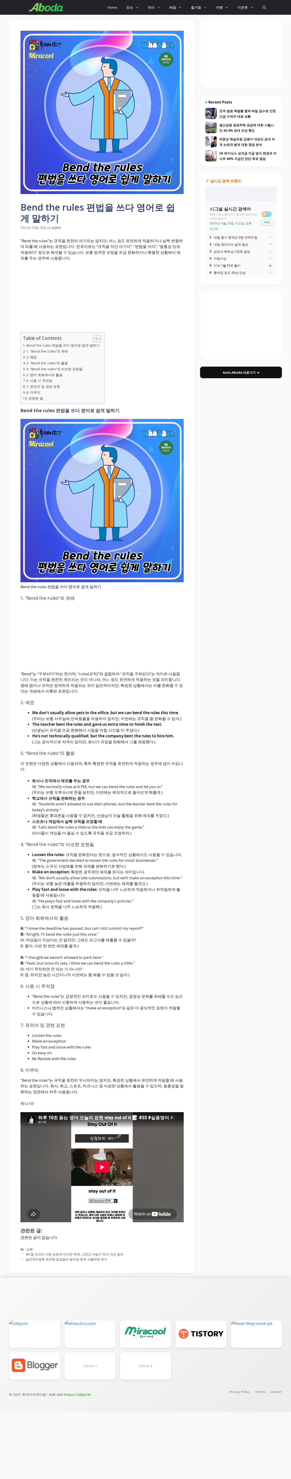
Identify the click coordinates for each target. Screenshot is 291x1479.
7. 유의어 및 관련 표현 (43, 386)
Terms (260, 1391)
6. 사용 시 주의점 (39, 380)
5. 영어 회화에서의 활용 (44, 375)
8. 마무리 (33, 392)
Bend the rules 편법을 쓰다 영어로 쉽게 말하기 (63, 345)
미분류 (243, 7)
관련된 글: (36, 398)
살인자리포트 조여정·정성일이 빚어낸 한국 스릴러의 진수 (66, 1259)
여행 (219, 7)
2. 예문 (31, 357)
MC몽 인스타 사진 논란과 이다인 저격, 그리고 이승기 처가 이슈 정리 (74, 1254)
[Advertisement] (102, 298)
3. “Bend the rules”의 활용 (47, 363)
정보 (129, 7)
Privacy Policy (239, 1391)
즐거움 (196, 7)
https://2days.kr (77, 1394)
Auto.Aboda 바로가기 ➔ (241, 372)
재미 (151, 7)
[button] (264, 7)
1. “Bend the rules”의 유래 (47, 351)
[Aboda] (46, 7)
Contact (276, 1391)
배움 (172, 7)
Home (112, 7)
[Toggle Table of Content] (95, 339)
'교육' (29, 1249)
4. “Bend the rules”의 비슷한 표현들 (54, 369)
